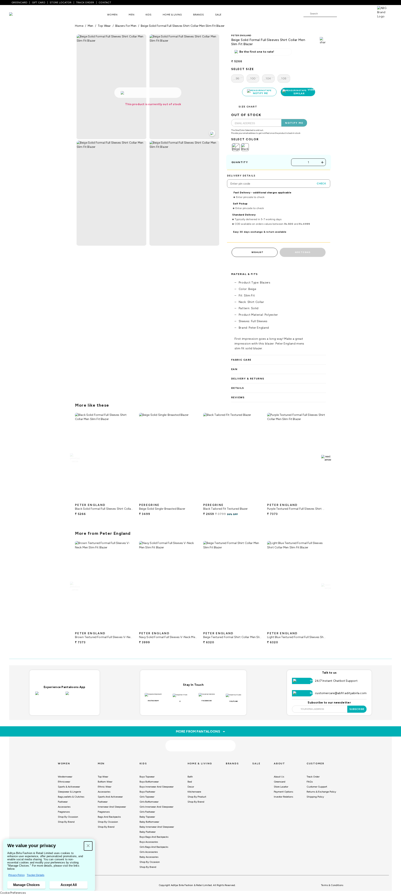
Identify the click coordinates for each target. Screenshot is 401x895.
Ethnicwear (64, 781)
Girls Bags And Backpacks (154, 846)
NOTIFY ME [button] (294, 122)
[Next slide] (326, 458)
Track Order (313, 776)
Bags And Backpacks (109, 816)
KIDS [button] (148, 14)
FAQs (310, 781)
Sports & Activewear (69, 786)
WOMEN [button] (112, 14)
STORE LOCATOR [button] (60, 2)
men (90, 26)
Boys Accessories (149, 841)
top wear (104, 26)
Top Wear (103, 776)
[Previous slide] (75, 458)
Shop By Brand (66, 821)
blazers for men (125, 26)
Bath (190, 776)
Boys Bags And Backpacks (154, 836)
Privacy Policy (16, 875)
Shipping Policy (315, 796)
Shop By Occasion (68, 816)
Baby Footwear (148, 831)
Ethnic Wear (104, 786)
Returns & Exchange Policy (321, 791)
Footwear (63, 801)
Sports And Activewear (110, 796)
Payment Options (283, 791)
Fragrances (64, 811)
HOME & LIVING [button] (172, 14)
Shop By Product (197, 796)
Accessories (64, 806)
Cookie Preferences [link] (13, 893)
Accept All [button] (69, 885)
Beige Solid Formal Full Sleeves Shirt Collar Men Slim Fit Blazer (183, 26)
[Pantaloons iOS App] (49, 696)
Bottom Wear (105, 781)
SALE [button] (218, 14)
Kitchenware (194, 791)
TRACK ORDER (85, 2)
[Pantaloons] (17, 14)
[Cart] (365, 13)
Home (79, 26)
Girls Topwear (147, 796)
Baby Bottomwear (149, 821)
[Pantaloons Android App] (80, 696)
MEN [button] (131, 14)
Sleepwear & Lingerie (69, 791)
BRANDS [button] (198, 14)
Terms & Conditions (332, 885)
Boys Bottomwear (149, 781)
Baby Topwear (147, 816)
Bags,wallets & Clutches (71, 796)
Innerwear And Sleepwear (112, 806)
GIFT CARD (38, 2)
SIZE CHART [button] (248, 106)
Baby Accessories (149, 856)
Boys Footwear (147, 791)
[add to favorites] (127, 499)
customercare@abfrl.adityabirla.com (341, 693)
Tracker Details (35, 875)
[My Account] (354, 13)
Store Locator (281, 786)
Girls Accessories (149, 851)
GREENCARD (19, 2)
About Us (279, 776)
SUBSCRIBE (357, 709)
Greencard (279, 781)
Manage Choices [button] (26, 885)
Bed (190, 781)
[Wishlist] (342, 13)
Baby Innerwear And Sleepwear (157, 826)
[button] (88, 845)
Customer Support (317, 786)
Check (321, 183)
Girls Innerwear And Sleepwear (156, 806)
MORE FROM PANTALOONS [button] (200, 731)
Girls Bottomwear (149, 801)
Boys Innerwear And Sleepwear (157, 786)
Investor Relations (283, 796)
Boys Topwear (147, 776)
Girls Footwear (147, 811)
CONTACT (105, 2)
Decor (191, 786)
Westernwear (65, 776)
